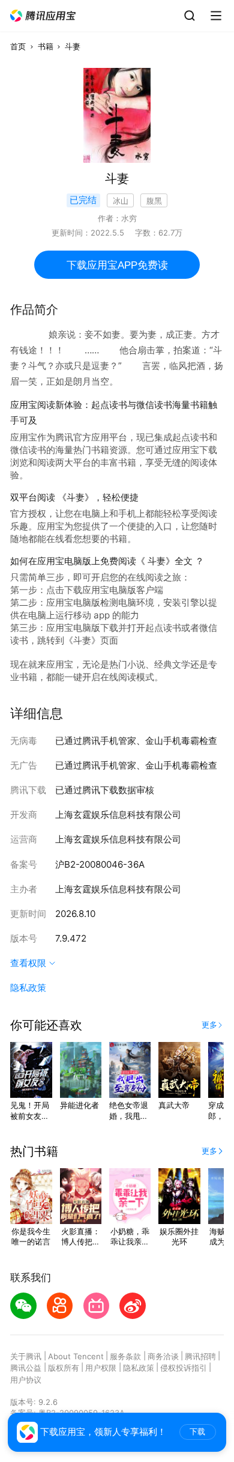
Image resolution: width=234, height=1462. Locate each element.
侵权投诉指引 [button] (183, 1367)
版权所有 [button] (63, 1367)
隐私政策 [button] (28, 987)
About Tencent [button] (76, 1356)
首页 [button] (18, 46)
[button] (43, 16)
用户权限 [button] (100, 1367)
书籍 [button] (45, 46)
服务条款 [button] (125, 1356)
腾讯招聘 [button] (200, 1356)
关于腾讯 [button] (25, 1356)
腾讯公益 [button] (25, 1367)
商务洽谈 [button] (163, 1356)
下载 (197, 1431)
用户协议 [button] (25, 1379)
